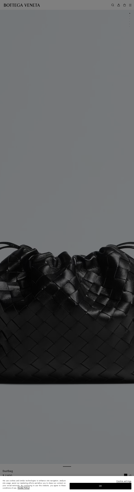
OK (100, 486)
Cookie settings (123, 481)
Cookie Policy (23, 488)
